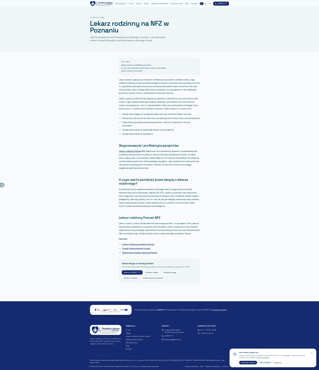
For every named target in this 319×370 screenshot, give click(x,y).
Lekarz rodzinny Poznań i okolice (138, 336)
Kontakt (194, 3)
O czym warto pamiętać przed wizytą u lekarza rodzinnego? (143, 68)
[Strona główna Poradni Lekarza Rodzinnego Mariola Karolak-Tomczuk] (101, 3)
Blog (187, 3)
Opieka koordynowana (159, 3)
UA (210, 3)
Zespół (138, 3)
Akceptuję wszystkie (248, 362)
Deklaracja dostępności (212, 366)
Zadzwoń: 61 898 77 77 (132, 272)
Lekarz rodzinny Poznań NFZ (131, 71)
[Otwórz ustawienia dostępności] (2, 185)
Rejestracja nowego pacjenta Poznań (139, 252)
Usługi (146, 3)
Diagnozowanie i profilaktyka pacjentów (136, 65)
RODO (201, 366)
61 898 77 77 (222, 3)
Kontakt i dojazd (152, 272)
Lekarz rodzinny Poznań (130, 151)
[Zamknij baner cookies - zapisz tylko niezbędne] (312, 353)
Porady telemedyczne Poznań (136, 248)
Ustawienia (277, 362)
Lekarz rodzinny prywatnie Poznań (138, 244)
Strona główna (120, 3)
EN (205, 3)
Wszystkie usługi (169, 272)
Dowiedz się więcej (219, 310)
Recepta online (176, 3)
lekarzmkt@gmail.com (172, 340)
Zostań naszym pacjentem (153, 278)
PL (201, 3)
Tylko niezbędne (265, 362)
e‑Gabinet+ (225, 366)
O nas (131, 3)
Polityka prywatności (191, 366)
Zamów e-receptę (131, 278)
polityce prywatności (263, 357)
